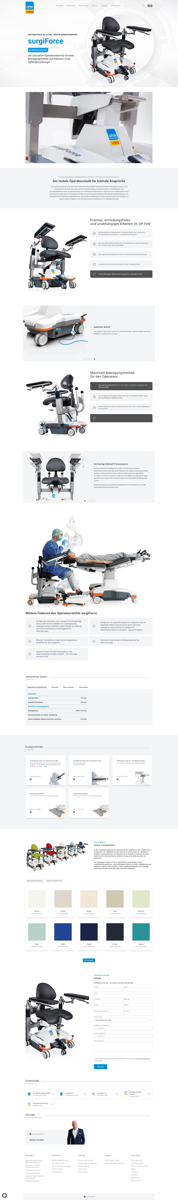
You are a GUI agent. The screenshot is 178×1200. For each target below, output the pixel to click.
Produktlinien (57, 1172)
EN (150, 6)
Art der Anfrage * (99, 1033)
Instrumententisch (33, 1173)
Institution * (98, 999)
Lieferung (82, 1169)
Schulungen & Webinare (87, 1163)
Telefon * (126, 1005)
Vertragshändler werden (114, 1163)
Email (126, 987)
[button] (4, 1195)
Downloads (82, 1172)
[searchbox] (123, 1028)
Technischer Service (86, 1160)
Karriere (134, 1172)
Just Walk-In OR (58, 1163)
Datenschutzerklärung (142, 1059)
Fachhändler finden (112, 1160)
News (133, 1169)
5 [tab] (94, 359)
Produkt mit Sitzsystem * (101, 1025)
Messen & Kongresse (139, 1166)
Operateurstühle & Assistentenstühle (33, 1166)
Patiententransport (33, 1170)
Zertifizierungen (137, 1163)
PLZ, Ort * (127, 1011)
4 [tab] (92, 359)
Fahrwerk (54, 687)
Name (96, 987)
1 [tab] (83, 359)
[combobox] (123, 1028)
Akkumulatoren (68, 687)
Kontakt (134, 1175)
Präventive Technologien (61, 1166)
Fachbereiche (57, 1169)
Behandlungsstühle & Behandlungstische (34, 1161)
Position (96, 1005)
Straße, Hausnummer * (101, 1011)
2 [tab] (86, 359)
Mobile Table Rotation (60, 1160)
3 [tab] (89, 359)
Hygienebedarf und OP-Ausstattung (35, 1177)
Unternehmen (136, 1160)
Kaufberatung (83, 1166)
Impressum (135, 1178)
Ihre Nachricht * (99, 1041)
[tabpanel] (89, 330)
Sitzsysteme (83, 687)
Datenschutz (136, 1180)
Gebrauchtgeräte (32, 1181)
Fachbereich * (98, 1017)
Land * (96, 993)
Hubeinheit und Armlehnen (36, 687)
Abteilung (126, 999)
